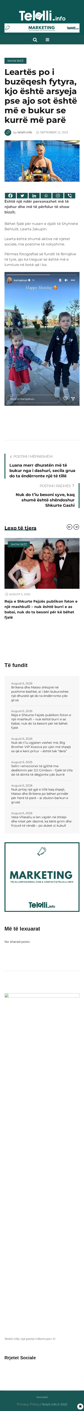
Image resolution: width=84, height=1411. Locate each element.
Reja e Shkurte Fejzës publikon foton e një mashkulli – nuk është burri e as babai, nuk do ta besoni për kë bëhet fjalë (41, 716)
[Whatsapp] (46, 195)
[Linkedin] (34, 195)
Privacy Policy (28, 1399)
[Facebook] (10, 195)
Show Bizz (15, 60)
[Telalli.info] (42, 17)
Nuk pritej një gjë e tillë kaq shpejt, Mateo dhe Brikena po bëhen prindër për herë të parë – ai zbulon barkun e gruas (40, 790)
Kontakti (42, 1391)
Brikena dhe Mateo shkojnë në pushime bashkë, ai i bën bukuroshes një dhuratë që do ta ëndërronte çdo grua (40, 688)
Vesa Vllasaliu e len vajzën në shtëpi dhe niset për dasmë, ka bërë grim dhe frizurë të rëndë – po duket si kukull (41, 816)
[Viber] (69, 195)
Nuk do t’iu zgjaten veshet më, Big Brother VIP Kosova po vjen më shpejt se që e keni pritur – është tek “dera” (40, 606)
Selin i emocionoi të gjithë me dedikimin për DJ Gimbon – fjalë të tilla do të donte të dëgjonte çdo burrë (42, 765)
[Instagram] (57, 195)
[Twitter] (22, 195)
